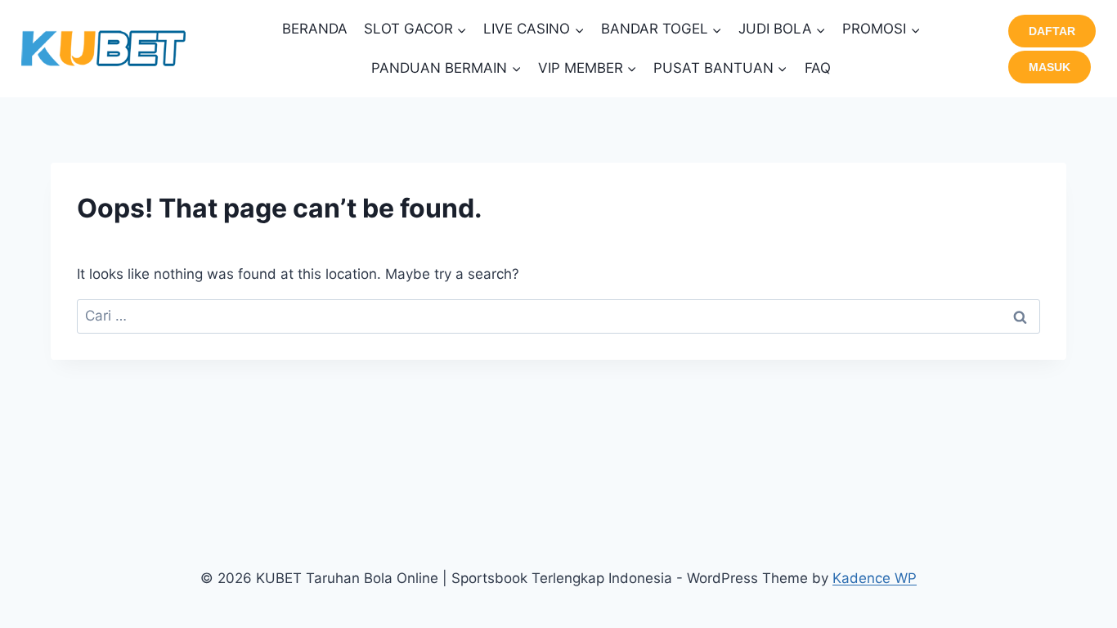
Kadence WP (874, 578)
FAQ (818, 68)
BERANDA (315, 28)
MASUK (1049, 67)
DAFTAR (1052, 31)
